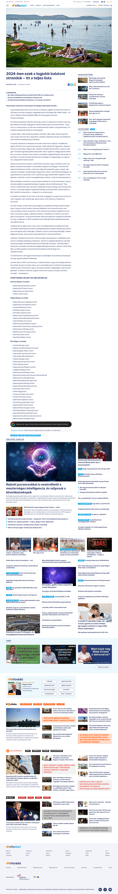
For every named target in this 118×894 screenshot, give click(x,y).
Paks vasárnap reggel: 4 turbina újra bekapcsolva (25, 528)
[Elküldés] (74, 84)
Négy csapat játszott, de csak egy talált (96, 469)
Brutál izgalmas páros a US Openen (25, 595)
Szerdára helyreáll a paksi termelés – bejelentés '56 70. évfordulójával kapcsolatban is (38, 519)
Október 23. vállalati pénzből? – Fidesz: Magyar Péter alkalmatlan (31, 522)
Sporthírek (84, 867)
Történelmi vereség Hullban (52, 620)
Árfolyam (37, 704)
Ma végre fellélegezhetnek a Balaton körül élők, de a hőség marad (31, 95)
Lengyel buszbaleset (49, 5)
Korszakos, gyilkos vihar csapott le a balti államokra (57, 586)
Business (22, 797)
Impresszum (40, 889)
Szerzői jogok (77, 889)
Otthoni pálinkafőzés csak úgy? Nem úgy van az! (43, 552)
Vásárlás (36, 751)
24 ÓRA (92, 129)
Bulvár (67, 851)
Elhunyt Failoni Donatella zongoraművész (56, 602)
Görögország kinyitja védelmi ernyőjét (93, 492)
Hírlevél (107, 853)
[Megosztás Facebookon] (69, 84)
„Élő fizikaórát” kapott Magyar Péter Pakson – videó (42, 507)
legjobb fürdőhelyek (33, 435)
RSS (83, 889)
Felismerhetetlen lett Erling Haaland (97, 580)
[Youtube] (110, 889)
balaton (14, 435)
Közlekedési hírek (37, 867)
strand (21, 435)
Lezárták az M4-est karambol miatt (54, 607)
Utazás (45, 751)
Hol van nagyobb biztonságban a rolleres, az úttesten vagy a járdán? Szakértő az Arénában (17, 553)
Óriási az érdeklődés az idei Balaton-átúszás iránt (25, 98)
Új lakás (60, 704)
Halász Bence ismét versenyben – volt (19, 560)
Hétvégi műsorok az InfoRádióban (97, 560)
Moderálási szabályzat (66, 889)
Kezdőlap (14, 430)
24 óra (32, 5)
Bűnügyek (68, 853)
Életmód (48, 855)
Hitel (28, 751)
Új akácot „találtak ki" (99, 514)
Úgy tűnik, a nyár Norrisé (101, 504)
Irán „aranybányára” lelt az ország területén (93, 498)
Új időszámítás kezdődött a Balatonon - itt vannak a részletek (29, 100)
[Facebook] (105, 889)
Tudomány (29, 851)
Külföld (8, 853)
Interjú (47, 853)
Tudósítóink (49, 851)
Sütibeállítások (90, 889)
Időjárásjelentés (53, 867)
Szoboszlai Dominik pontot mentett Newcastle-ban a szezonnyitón (90, 462)
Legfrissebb (89, 851)
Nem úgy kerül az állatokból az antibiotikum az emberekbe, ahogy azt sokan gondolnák (70, 553)
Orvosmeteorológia (69, 867)
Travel (38, 797)
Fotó (106, 851)
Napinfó (68, 855)
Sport (31, 797)
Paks (58, 5)
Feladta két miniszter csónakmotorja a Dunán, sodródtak (27, 525)
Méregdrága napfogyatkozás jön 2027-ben (93, 632)
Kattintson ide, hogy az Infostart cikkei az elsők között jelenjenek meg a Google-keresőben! (42, 424)
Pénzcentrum (26, 704)
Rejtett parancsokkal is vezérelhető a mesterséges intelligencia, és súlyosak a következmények (36, 488)
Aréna (110, 867)
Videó (87, 855)
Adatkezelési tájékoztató (52, 889)
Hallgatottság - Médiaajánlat (27, 889)
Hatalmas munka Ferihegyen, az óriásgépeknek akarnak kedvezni (20, 633)
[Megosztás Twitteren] (71, 84)
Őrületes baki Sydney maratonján (89, 591)
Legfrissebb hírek (21, 867)
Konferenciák (49, 704)
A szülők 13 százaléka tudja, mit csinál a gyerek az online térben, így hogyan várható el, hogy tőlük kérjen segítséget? (92, 625)
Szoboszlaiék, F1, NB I (62, 597)
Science (47, 797)
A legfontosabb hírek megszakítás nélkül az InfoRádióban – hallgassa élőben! (95, 553)
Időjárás (107, 855)
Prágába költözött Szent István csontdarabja (93, 509)
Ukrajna (38, 5)
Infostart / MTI (11, 84)
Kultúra (28, 853)
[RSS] (100, 889)
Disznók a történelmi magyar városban (91, 586)
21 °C (110, 1)
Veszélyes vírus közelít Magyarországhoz (56, 591)
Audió (87, 853)
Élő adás (50, 681)
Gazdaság (8, 855)
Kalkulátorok (56, 751)
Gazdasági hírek (98, 867)
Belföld (20, 430)
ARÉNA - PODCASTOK (104, 5)
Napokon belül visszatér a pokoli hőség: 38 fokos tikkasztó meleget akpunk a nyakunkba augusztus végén (21, 778)
